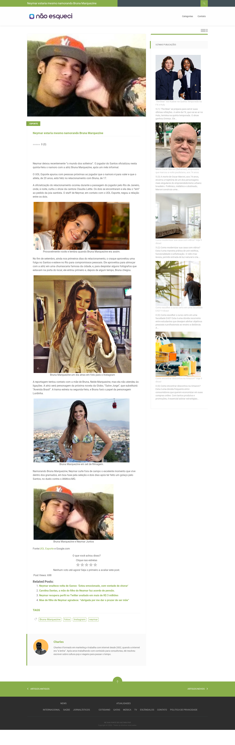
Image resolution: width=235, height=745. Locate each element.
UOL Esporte (47, 548)
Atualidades (123, 703)
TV (135, 709)
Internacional (51, 709)
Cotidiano (104, 709)
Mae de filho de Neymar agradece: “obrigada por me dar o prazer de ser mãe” (84, 600)
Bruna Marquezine (50, 619)
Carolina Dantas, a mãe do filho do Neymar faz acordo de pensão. (77, 590)
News (63, 703)
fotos (67, 619)
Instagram (79, 619)
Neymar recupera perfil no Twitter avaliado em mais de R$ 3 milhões (78, 595)
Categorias (187, 16)
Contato (202, 16)
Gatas (116, 709)
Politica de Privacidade (183, 709)
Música (127, 709)
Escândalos (147, 709)
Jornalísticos (81, 709)
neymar (93, 619)
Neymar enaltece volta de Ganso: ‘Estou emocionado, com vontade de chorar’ (83, 585)
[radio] (78, 565)
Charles (59, 641)
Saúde (66, 709)
